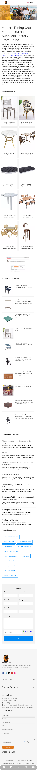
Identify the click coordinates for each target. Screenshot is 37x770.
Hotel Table (25, 556)
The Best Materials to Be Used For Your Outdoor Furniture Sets (17, 463)
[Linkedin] (6, 673)
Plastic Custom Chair (10, 575)
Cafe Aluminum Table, (17, 53)
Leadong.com (30, 763)
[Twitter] (9, 673)
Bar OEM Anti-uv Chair (24, 546)
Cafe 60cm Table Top (10, 570)
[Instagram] (15, 673)
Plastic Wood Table (25, 541)
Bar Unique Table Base (10, 566)
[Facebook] (3, 673)
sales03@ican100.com (11, 703)
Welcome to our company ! (10, 474)
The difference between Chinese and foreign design (16, 442)
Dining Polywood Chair (10, 556)
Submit (18, 638)
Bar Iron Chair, (18, 55)
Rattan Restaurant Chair (11, 551)
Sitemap (11, 763)
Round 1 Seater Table (10, 561)
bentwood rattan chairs (11, 537)
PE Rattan (5, 453)
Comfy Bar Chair (9, 546)
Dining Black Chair (9, 541)
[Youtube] (12, 673)
